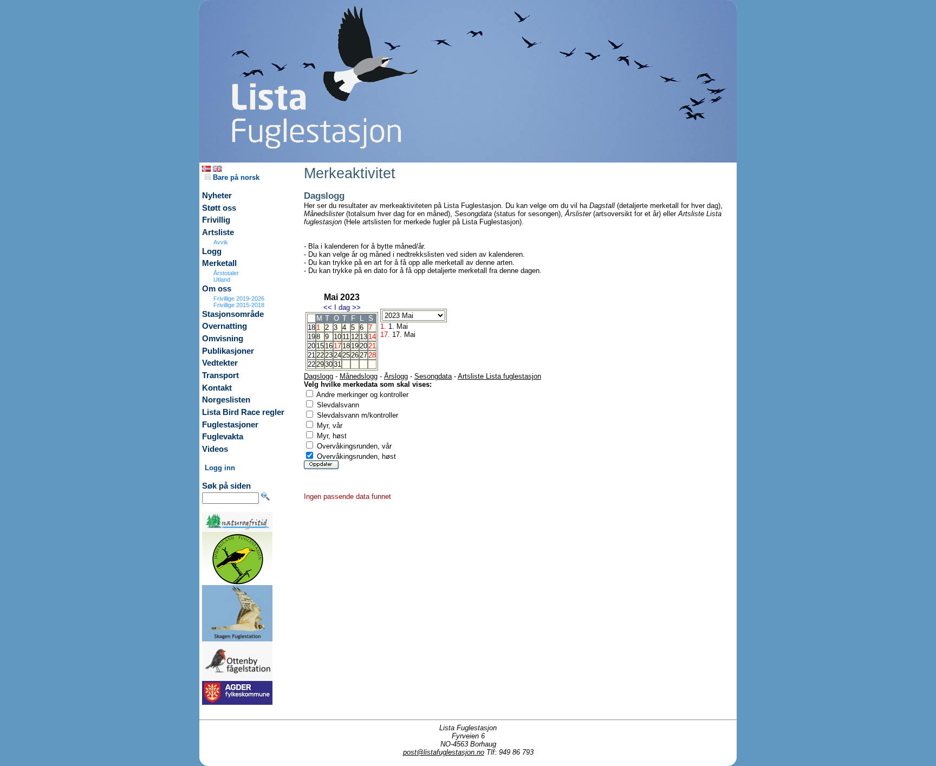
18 (346, 346)
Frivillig (216, 220)
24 (337, 355)
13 (363, 337)
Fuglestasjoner (230, 424)
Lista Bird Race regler (243, 412)
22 (320, 355)
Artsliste (218, 232)
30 (329, 364)
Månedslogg (359, 376)
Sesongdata (433, 376)
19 (355, 346)
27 (363, 355)
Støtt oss (219, 208)
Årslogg (396, 376)
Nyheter (217, 195)
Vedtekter (220, 363)
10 (337, 337)
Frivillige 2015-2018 (238, 305)
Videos (215, 449)
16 (329, 346)
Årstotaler (226, 273)
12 (355, 337)
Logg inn (220, 468)
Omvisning (222, 338)
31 (337, 364)
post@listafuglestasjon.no (443, 752)
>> (356, 307)
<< (327, 307)
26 (355, 355)
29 (320, 364)
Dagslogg (318, 376)
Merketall (219, 263)
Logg (212, 251)
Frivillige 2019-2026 (238, 298)
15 (320, 346)
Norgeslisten (226, 399)
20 (363, 346)
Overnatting (224, 326)
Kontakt (217, 388)
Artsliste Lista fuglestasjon (499, 376)
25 (346, 355)
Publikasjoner (228, 351)
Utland (221, 279)
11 (345, 337)
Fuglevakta (222, 436)
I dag (342, 307)
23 (329, 355)
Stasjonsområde (233, 314)
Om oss (216, 288)
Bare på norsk (235, 177)
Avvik (220, 242)
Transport (220, 375)
